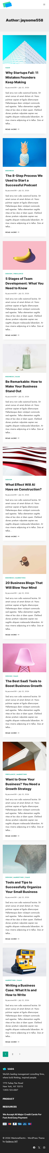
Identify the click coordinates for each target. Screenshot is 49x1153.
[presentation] (24, 49)
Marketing (20, 578)
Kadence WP (12, 1141)
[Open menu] (44, 4)
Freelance (18, 274)
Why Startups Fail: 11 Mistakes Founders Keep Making (21, 77)
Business (9, 171)
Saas (7, 68)
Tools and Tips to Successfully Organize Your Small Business (23, 887)
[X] (39, 1147)
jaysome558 (12, 87)
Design (8, 274)
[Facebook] (34, 1147)
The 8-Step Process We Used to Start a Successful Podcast (24, 180)
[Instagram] (44, 1147)
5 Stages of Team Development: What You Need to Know (24, 283)
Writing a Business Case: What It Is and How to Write (21, 990)
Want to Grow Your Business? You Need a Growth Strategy (22, 784)
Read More (12, 129)
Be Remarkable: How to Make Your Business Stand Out (23, 386)
